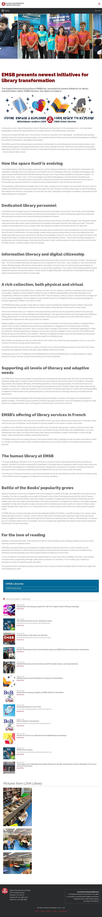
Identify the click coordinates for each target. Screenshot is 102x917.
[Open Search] (99, 4)
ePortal (49, 911)
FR (99, 11)
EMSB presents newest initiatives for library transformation (40, 678)
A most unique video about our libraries (32, 635)
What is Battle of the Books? (28, 721)
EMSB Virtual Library (13, 588)
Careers (55, 911)
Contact (42, 911)
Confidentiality (63, 911)
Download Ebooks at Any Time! (29, 707)
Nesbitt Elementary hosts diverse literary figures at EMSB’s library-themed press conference (53, 649)
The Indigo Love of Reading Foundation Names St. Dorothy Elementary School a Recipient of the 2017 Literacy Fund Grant (57, 765)
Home (36, 911)
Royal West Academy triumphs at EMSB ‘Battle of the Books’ (40, 692)
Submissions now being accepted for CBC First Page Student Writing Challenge (48, 607)
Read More (20, 608)
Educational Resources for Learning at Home (34, 621)
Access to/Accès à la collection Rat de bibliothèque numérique (41, 735)
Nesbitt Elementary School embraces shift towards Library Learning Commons (47, 664)
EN (96, 11)
